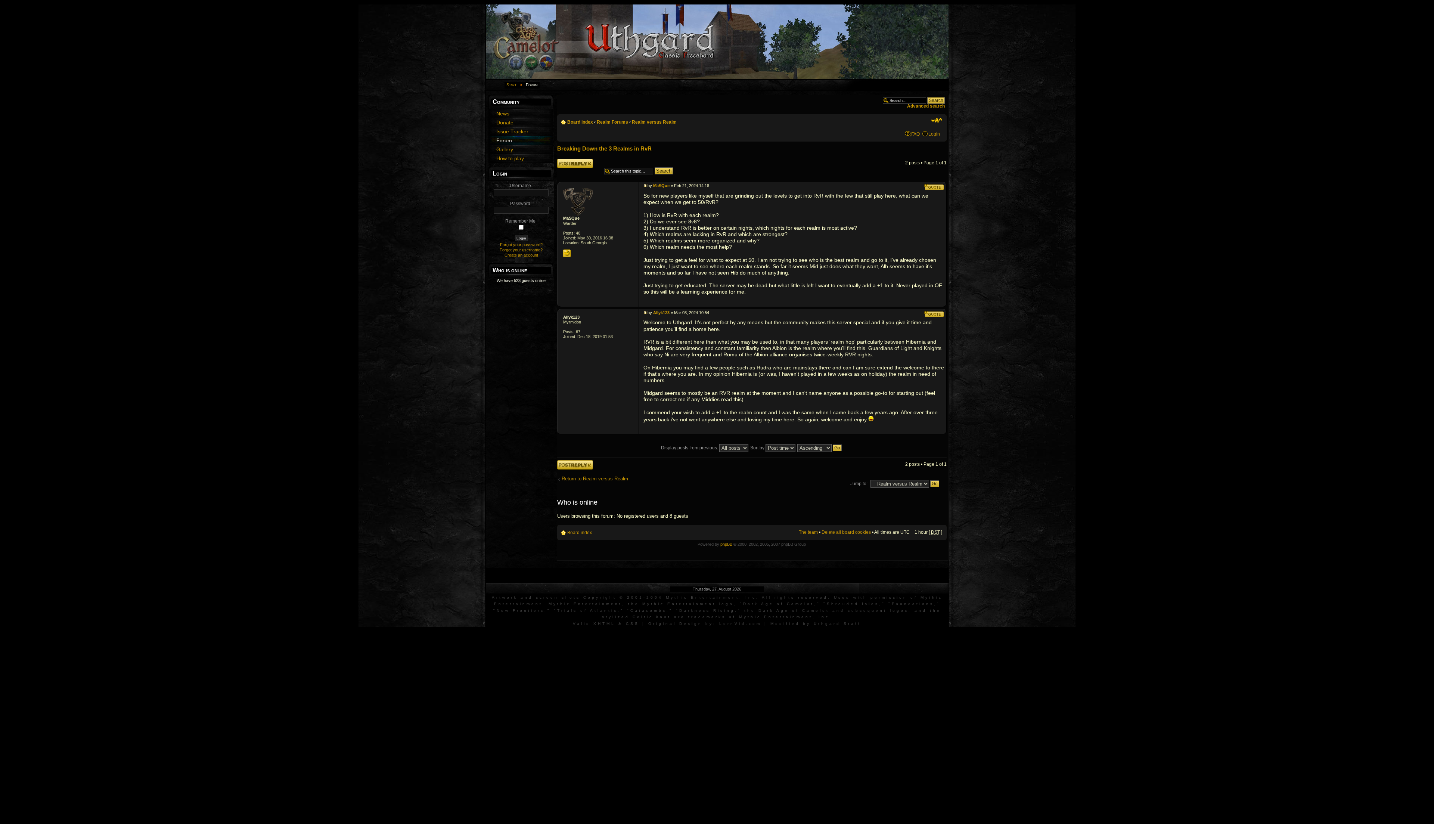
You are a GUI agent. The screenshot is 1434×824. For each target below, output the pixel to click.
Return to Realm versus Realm (595, 478)
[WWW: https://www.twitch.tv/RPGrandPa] (567, 253)
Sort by (758, 447)
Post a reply (569, 161)
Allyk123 (571, 317)
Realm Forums (612, 122)
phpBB (726, 544)
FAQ (915, 134)
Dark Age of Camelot (778, 604)
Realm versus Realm (654, 122)
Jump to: (858, 483)
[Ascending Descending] (819, 447)
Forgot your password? (521, 244)
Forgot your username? (521, 250)
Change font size (936, 120)
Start (511, 85)
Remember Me (520, 221)
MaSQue (571, 218)
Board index (580, 122)
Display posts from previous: (690, 447)
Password (520, 203)
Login (934, 134)
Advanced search (926, 106)
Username (520, 185)
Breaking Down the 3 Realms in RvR (604, 148)
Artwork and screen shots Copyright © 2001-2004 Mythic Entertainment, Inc (624, 597)
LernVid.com (740, 624)
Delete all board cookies (846, 532)
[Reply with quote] (934, 187)
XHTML (604, 624)
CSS (632, 624)
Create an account (521, 255)
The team (808, 532)
